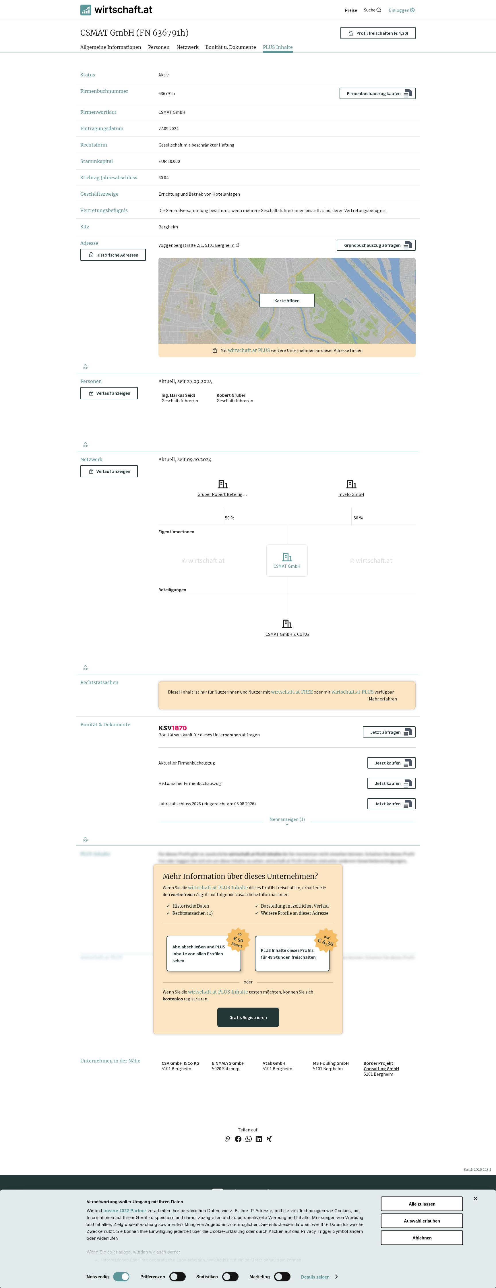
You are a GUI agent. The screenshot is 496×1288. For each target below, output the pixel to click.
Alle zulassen (422, 1204)
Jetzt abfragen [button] (385, 732)
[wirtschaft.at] (116, 10)
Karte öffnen (287, 300)
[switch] (177, 1276)
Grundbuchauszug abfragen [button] (372, 245)
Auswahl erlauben (422, 1220)
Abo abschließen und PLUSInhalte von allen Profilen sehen (207, 949)
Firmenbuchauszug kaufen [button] (374, 93)
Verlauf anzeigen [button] (113, 393)
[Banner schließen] (476, 1199)
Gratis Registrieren (248, 1017)
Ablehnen (422, 1237)
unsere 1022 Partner (124, 1210)
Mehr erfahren (383, 699)
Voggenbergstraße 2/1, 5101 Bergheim (196, 245)
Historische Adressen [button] (117, 255)
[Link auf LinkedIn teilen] (259, 1139)
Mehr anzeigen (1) (287, 819)
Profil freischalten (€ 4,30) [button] (382, 33)
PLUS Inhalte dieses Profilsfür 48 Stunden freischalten (295, 948)
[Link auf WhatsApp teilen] (248, 1139)
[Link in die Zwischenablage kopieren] (227, 1139)
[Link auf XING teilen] (269, 1139)
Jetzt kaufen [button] (388, 763)
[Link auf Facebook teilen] (238, 1139)
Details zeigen (315, 1276)
